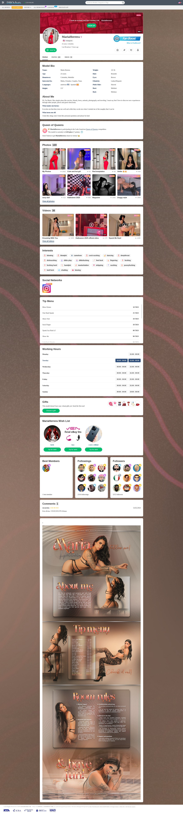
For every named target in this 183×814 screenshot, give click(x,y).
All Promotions (39, 7)
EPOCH (40, 806)
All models (6, 7)
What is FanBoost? (134, 43)
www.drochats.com (25, 806)
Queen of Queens (92, 129)
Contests (51, 7)
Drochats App (63, 7)
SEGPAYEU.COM (48, 806)
